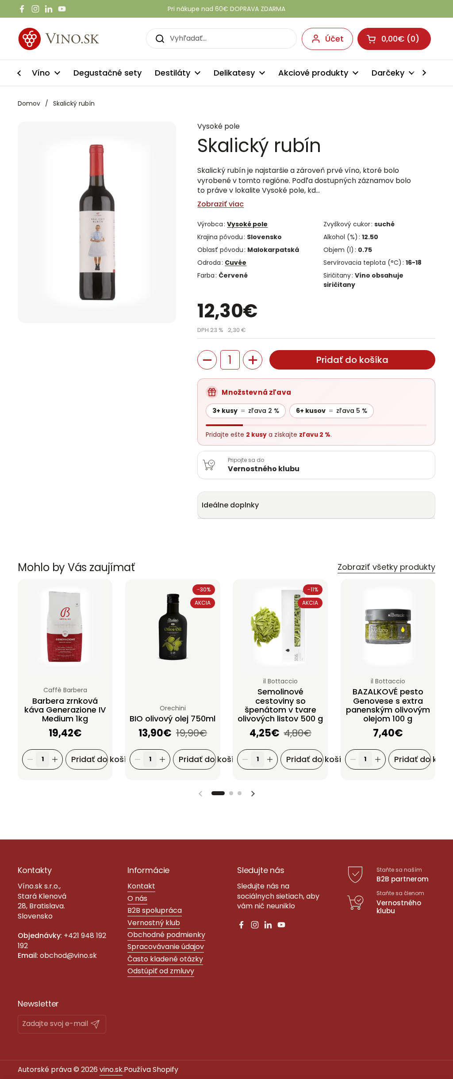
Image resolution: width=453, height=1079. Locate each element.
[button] (207, 360)
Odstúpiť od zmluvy (160, 971)
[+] (55, 760)
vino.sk (111, 1069)
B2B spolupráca (154, 910)
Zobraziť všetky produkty (386, 566)
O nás (137, 898)
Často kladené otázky (165, 959)
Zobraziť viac (220, 204)
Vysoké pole (247, 224)
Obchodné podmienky (166, 935)
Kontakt (141, 886)
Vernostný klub (153, 923)
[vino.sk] (74, 39)
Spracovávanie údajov (165, 947)
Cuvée (235, 262)
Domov (29, 103)
